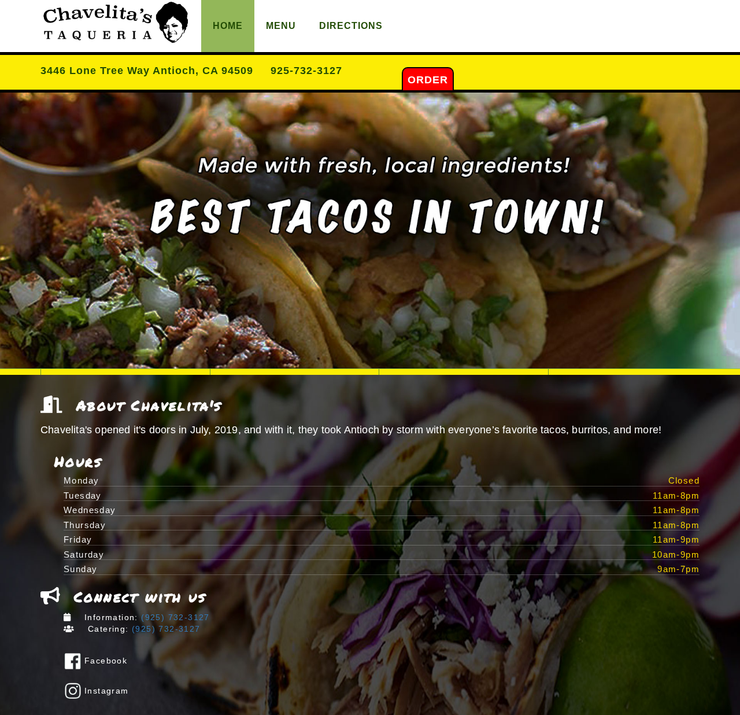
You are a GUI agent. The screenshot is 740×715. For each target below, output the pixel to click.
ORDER (428, 80)
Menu (281, 26)
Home (228, 26)
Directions (351, 26)
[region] (370, 230)
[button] (370, 230)
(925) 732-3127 (174, 617)
